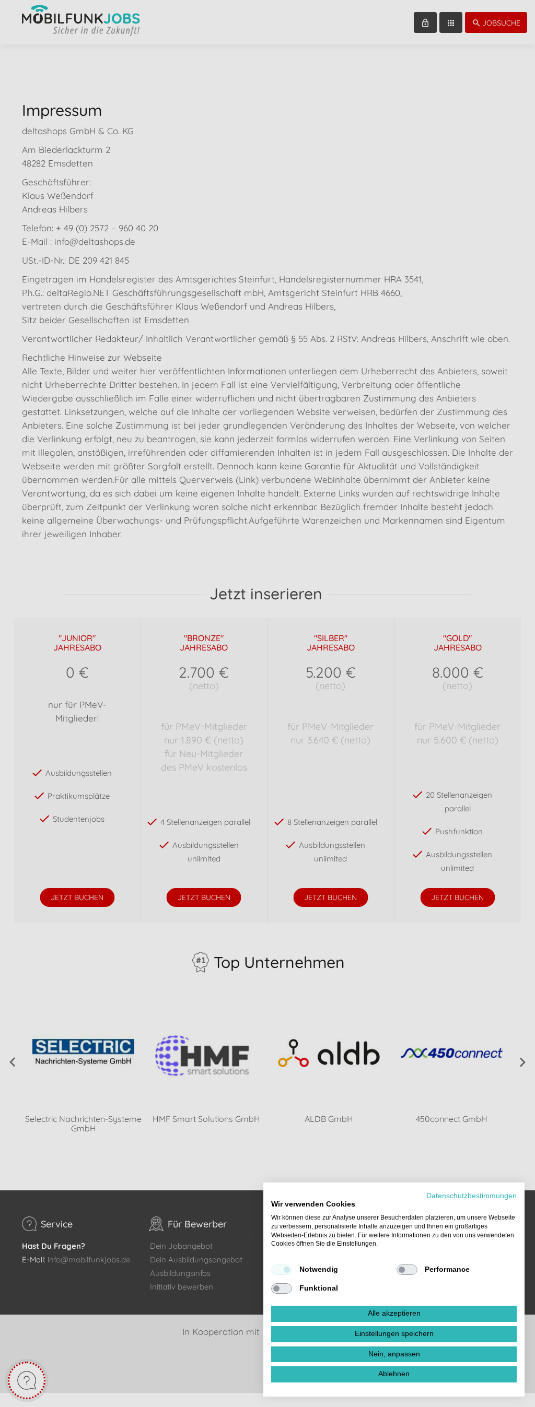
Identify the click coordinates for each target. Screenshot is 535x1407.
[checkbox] (281, 1269)
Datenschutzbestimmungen (471, 1196)
